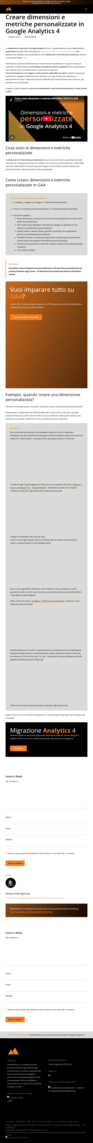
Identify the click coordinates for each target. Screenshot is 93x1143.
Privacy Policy (11, 1130)
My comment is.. (12, 781)
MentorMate (20, 1121)
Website (9, 839)
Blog (28, 1121)
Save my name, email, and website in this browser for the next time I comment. (41, 853)
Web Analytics (31, 37)
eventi (24, 58)
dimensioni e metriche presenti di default (57, 51)
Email (9, 828)
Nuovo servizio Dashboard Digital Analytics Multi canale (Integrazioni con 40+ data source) (46, 2)
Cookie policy (22, 1130)
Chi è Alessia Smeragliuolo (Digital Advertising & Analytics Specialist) (34, 898)
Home (10, 1035)
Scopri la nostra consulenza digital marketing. (31, 912)
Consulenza (10, 1121)
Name (9, 817)
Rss (46, 1130)
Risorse (34, 1121)
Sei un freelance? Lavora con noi (66, 1121)
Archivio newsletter (46, 1121)
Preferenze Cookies (36, 1130)
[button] (86, 9)
